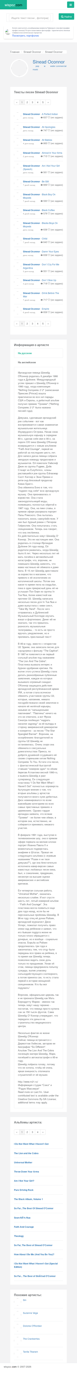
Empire (45, 308)
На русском (25, 353)
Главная (14, 52)
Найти (68, 16)
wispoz (13, 4)
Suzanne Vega (30, 1312)
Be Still (45, 181)
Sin (24, 1299)
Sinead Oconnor (32, 52)
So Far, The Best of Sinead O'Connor (33, 1245)
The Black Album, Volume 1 (28, 1199)
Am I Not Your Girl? (24, 1180)
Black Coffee (48, 210)
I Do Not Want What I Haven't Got (31, 1144)
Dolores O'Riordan (32, 1325)
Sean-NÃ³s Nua (22, 1217)
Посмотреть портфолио (25, 35)
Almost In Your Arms (52, 152)
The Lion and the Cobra (26, 1153)
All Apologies (48, 126)
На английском (27, 362)
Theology (19, 1236)
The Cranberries (31, 1338)
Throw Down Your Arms (26, 1171)
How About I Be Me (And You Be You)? (34, 1254)
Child (44, 238)
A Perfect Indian (50, 114)
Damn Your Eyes (50, 251)
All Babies (47, 139)
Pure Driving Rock (23, 1190)
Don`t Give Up (49, 280)
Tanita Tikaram (30, 1351)
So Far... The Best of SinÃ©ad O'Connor (35, 1276)
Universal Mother (23, 1162)
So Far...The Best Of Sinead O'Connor (33, 1208)
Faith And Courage (24, 1226)
